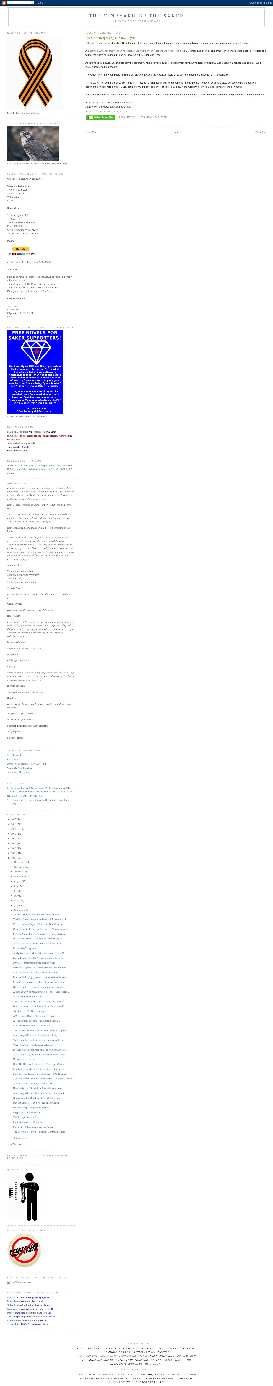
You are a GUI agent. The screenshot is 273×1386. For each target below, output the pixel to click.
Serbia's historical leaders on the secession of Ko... (38, 943)
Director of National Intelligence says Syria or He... (38, 938)
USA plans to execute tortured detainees (33, 1044)
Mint (9, 1301)
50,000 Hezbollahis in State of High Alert (34, 962)
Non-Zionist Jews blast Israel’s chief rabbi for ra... (37, 1098)
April (17, 900)
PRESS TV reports (95, 43)
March (17, 905)
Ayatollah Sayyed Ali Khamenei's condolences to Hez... (41, 991)
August (18, 881)
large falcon (109, 1374)
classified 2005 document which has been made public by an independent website (132, 50)
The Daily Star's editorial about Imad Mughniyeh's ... (39, 1001)
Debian (11, 1297)
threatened (166, 1374)
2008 (14, 857)
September (19, 876)
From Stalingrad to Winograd (28, 1122)
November (19, 866)
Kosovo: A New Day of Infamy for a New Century (37, 924)
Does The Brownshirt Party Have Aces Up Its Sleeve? (39, 1064)
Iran (149, 117)
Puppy (10, 1312)
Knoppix (11, 1308)
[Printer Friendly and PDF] (100, 117)
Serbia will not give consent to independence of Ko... (39, 1054)
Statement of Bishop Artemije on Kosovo (33, 1126)
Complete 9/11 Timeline (19, 767)
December (19, 862)
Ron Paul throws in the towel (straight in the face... (38, 1069)
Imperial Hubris (136, 117)
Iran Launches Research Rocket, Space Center (36, 1102)
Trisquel (11, 1324)
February (19, 910)
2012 (14, 838)
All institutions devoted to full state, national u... (37, 1020)
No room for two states (24, 1059)
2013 (14, 833)
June (16, 890)
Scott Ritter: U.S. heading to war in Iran (33, 1083)
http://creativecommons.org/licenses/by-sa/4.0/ (112, 1356)
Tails (9, 1316)
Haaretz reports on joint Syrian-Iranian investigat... (38, 986)
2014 (14, 828)
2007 (14, 1143)
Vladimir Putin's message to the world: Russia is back (39, 919)
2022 (14, 819)
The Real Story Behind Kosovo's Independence (37, 914)
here (130, 102)
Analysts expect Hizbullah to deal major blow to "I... (39, 953)
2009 (14, 853)
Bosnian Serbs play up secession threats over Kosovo (39, 977)
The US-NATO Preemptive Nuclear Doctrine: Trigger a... (41, 1030)
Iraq (156, 117)
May (16, 895)
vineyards (116, 1382)
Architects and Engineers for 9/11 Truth (27, 763)
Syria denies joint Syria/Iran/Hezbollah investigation (39, 967)
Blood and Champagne (24, 948)
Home (176, 132)
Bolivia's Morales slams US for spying (32, 1025)
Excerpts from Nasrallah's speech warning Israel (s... (38, 958)
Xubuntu (11, 1305)
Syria (164, 117)
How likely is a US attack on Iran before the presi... (38, 1088)
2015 (14, 824)
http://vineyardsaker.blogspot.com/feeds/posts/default (45, 465)
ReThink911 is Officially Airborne (24, 795)
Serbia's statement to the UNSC (28, 996)
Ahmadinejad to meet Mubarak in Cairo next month (39, 1093)
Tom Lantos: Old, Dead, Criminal (29, 1011)
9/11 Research (14, 755)
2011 (14, 843)
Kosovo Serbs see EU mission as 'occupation (35, 972)
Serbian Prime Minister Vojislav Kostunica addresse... (40, 933)
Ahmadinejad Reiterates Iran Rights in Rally (35, 1035)
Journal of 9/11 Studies (18, 772)
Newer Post (91, 132)
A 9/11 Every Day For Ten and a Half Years (34, 1015)
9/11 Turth (12, 759)
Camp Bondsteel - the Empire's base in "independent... (40, 929)
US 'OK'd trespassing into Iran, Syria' (31, 1107)
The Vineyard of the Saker (136, 15)
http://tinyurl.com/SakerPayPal (36, 261)
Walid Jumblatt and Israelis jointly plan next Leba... (39, 1040)
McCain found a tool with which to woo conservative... (40, 1049)
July (16, 886)
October (18, 871)
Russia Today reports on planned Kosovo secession (38, 982)
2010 (14, 848)
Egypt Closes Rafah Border (26, 1112)
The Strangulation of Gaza (26, 1117)
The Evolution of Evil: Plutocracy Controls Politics (39, 1131)
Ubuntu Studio (14, 1320)
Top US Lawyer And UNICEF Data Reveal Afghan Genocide (43, 1078)
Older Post (260, 132)
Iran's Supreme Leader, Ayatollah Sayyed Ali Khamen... (40, 1073)
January (18, 1137)
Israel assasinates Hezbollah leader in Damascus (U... (39, 1006)
